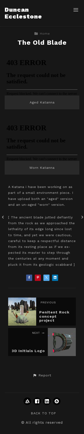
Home (45, 33)
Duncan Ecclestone (23, 13)
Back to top (43, 413)
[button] (42, 375)
